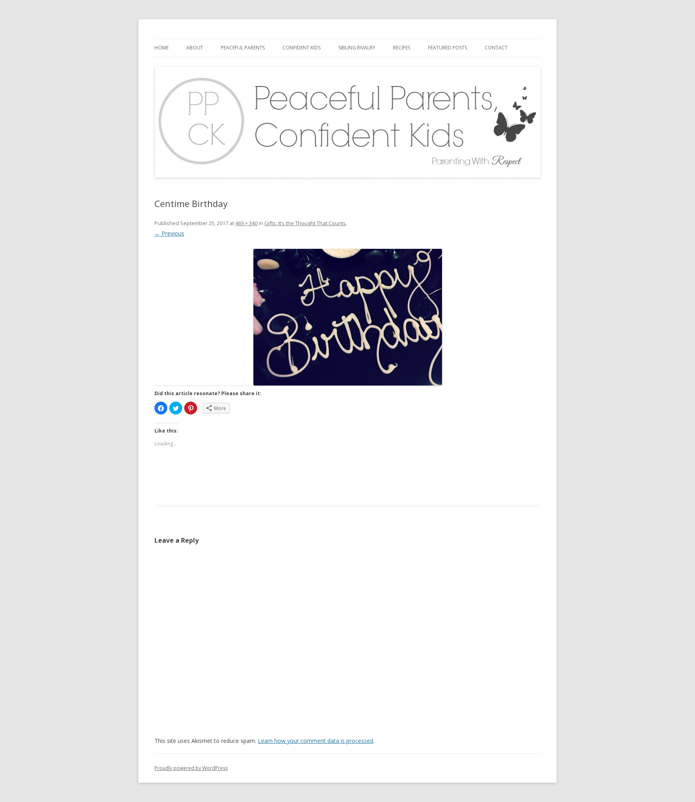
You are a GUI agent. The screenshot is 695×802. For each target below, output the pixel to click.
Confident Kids (301, 47)
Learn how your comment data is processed (315, 741)
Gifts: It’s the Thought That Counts (305, 223)
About (194, 47)
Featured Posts (447, 47)
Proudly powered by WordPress (191, 768)
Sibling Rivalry (356, 47)
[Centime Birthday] (347, 317)
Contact (496, 47)
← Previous (169, 233)
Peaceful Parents (243, 47)
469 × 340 (246, 223)
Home (161, 47)
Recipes (401, 47)
